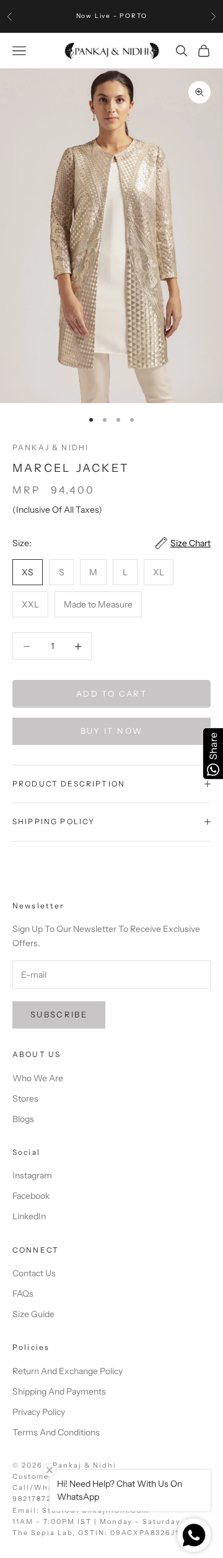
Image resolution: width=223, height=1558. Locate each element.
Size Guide (33, 1314)
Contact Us (34, 1273)
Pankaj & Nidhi (50, 447)
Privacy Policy (38, 1411)
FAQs (22, 1293)
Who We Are (37, 1078)
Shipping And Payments (59, 1391)
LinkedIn (29, 1216)
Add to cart (111, 693)
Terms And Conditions (56, 1432)
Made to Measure (98, 604)
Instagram (32, 1175)
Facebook (31, 1195)
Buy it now (111, 731)
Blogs (23, 1119)
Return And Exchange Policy (67, 1371)
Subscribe (58, 1014)
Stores (25, 1098)
